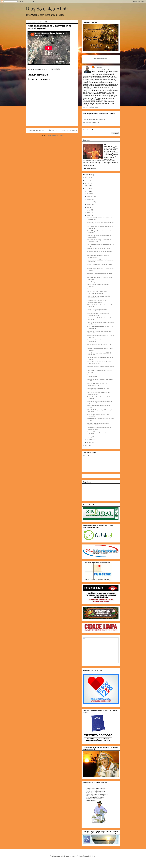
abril (88, 215)
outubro (89, 199)
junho (89, 210)
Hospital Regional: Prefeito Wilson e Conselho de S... (98, 256)
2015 (87, 180)
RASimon (79, 856)
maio (88, 212)
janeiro (89, 442)
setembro (90, 202)
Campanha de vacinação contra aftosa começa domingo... (99, 240)
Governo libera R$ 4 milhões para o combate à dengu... (98, 314)
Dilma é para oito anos (94, 289)
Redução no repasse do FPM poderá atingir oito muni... (98, 393)
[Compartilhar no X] (56, 69)
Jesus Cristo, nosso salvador (96, 282)
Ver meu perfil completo (90, 107)
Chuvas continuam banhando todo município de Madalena (97, 292)
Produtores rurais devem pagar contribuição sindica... (96, 301)
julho (88, 207)
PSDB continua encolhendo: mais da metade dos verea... (98, 297)
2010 (87, 446)
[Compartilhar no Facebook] (57, 69)
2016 (87, 178)
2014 (87, 183)
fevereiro (90, 439)
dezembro (90, 193)
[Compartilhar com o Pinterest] (59, 69)
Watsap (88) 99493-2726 (91, 122)
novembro (90, 196)
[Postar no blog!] (54, 69)
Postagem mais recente (36, 130)
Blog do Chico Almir (47, 8)
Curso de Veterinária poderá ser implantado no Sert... (97, 384)
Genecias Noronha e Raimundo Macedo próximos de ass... (99, 252)
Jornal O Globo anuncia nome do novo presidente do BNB (99, 362)
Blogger (94, 856)
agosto (89, 204)
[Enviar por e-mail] (52, 69)
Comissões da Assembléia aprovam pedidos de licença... (98, 389)
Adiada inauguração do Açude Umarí (98, 248)
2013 (87, 186)
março (89, 437)
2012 (87, 188)
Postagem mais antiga (69, 130)
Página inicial (52, 130)
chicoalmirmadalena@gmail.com (94, 119)
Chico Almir (98, 67)
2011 (87, 191)
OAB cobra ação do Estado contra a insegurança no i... (98, 424)
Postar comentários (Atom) (54, 135)
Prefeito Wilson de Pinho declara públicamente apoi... (97, 310)
